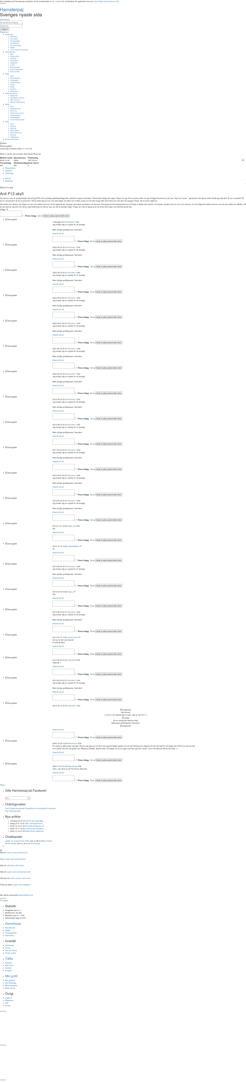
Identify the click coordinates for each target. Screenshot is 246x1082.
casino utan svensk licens (17, 852)
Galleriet (13, 128)
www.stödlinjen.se (25, 895)
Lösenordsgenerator (17, 119)
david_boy (72, 526)
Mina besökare (11, 985)
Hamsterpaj (9, 34)
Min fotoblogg (10, 983)
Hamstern (71, 222)
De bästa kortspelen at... (35, 826)
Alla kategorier (15, 78)
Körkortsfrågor (15, 117)
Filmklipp (13, 58)
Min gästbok (10, 980)
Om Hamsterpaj (15, 45)
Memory (13, 135)
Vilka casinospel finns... (34, 823)
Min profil (11, 976)
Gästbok (8, 170)
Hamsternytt (14, 43)
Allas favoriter (15, 71)
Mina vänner (10, 988)
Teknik (12, 84)
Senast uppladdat (16, 69)
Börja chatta (46, 841)
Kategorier (14, 63)
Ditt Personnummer (17, 113)
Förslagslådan (15, 41)
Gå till (61, 233)
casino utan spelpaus (21, 884)
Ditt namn (13, 111)
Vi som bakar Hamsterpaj (19, 50)
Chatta (8, 1005)
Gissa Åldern (14, 130)
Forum (8, 948)
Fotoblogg (9, 173)
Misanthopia (73, 743)
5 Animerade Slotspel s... (35, 828)
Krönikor (13, 89)
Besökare (9, 181)
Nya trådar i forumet (17, 98)
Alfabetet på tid (15, 108)
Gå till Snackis (33, 843)
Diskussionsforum (11, 93)
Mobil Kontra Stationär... (35, 831)
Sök (6, 1003)
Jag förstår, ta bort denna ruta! (106, 1)
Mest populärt (15, 67)
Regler (12, 47)
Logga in (8, 997)
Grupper (8, 970)
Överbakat (13, 91)
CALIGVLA (72, 660)
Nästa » (3, 785)
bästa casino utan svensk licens (13, 859)
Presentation (10, 168)
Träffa (7, 122)
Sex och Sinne (11, 950)
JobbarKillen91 (74, 546)
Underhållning (10, 52)
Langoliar (108, 715)
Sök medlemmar (16, 133)
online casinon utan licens (20, 878)
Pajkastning (14, 137)
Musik (12, 87)
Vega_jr (71, 591)
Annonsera (14, 39)
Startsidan (13, 36)
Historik (56, 233)
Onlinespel (14, 60)
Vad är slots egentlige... (35, 820)
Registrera (9, 1000)
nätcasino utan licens (15, 865)
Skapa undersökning (17, 102)
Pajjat (7, 74)
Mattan (7, 104)
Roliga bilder (14, 56)
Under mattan (10, 953)
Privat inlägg (30, 215)
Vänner (8, 178)
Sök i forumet (14, 100)
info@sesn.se (146, 1009)
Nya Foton (9, 965)
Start (11, 54)
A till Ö (12, 65)
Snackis (13, 126)
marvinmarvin (73, 637)
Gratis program (15, 115)
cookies (58, 1)
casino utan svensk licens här (19, 871)
